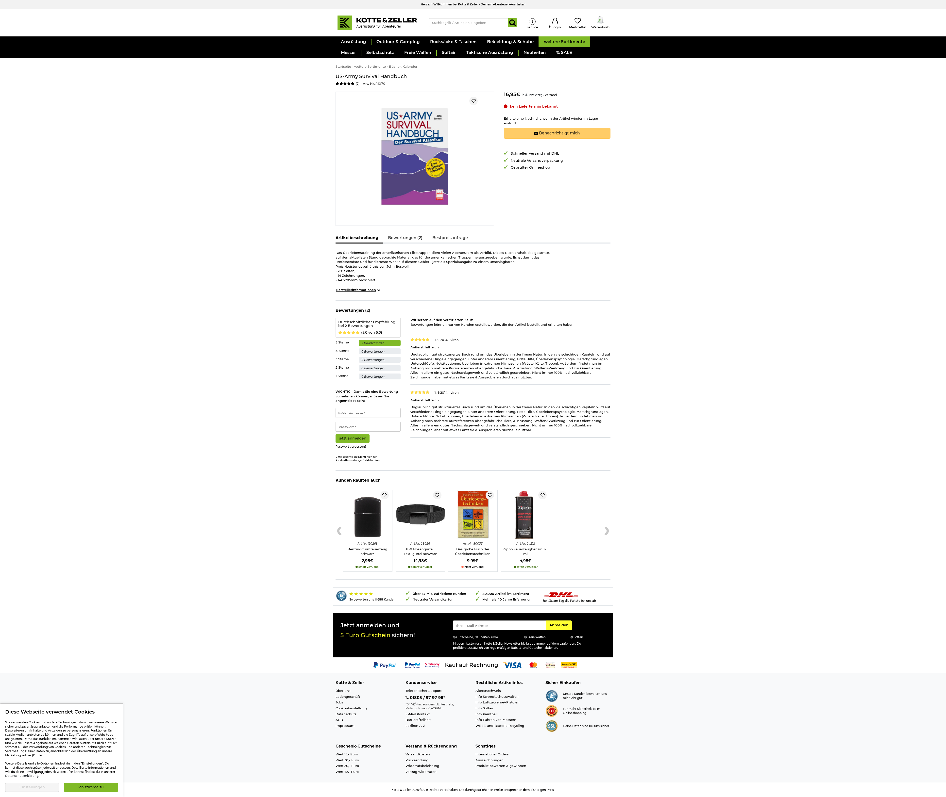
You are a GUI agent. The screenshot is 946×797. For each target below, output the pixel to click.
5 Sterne (342, 342)
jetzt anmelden (352, 438)
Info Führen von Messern (495, 720)
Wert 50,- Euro (347, 766)
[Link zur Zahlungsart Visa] (512, 665)
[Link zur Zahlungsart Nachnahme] (569, 665)
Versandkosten (417, 754)
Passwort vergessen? (351, 446)
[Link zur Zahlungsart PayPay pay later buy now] (412, 665)
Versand (551, 95)
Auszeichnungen (489, 760)
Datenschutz (346, 714)
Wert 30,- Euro (347, 760)
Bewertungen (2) (405, 237)
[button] (353, 41)
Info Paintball (486, 714)
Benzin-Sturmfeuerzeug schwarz (367, 551)
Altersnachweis (488, 691)
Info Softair (484, 708)
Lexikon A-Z (415, 726)
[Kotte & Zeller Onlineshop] (377, 22)
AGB (339, 720)
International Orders (492, 754)
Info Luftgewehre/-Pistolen (497, 702)
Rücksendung (416, 760)
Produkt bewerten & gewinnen (500, 766)
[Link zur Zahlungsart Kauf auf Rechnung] (471, 665)
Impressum (345, 726)
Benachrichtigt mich (559, 133)
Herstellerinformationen (356, 290)
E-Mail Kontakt (417, 714)
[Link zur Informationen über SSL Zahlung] (551, 726)
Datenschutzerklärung (21, 776)
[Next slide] (606, 531)
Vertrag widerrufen (421, 772)
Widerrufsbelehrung (422, 766)
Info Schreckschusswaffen (497, 697)
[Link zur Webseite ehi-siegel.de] (551, 711)
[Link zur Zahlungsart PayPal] (384, 665)
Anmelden (560, 625)
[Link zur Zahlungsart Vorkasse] (550, 665)
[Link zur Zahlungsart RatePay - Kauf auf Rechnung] (432, 665)
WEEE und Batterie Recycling (499, 726)
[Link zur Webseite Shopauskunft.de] (551, 696)
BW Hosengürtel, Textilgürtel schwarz (420, 551)
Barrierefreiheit (418, 720)
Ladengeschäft (348, 697)
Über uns (343, 691)
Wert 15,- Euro (347, 754)
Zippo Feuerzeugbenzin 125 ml (525, 551)
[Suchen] (512, 22)
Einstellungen (32, 787)
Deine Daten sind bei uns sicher (586, 726)
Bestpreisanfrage (450, 237)
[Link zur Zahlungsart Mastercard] (533, 665)
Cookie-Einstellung (351, 708)
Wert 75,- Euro (347, 772)
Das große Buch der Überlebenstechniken (472, 551)
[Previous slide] (339, 531)
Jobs (339, 702)
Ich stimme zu (91, 787)
